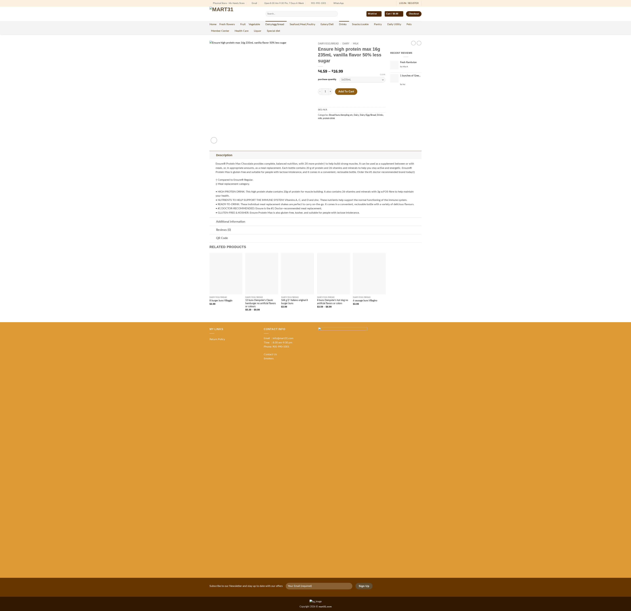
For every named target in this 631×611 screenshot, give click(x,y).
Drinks (343, 24)
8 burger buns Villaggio (221, 300)
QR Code (222, 238)
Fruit (243, 24)
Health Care (241, 31)
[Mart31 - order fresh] (235, 14)
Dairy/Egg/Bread (328, 44)
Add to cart (346, 91)
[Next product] (413, 43)
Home (213, 24)
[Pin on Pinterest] (338, 125)
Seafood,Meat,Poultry (302, 24)
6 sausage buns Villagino (365, 300)
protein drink (329, 118)
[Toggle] (213, 155)
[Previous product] (419, 43)
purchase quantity (327, 79)
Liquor (257, 31)
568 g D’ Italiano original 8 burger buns (294, 302)
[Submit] (334, 14)
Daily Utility (394, 24)
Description (224, 155)
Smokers (269, 358)
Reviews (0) (223, 229)
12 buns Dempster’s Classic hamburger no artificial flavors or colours (260, 303)
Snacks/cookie (360, 24)
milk (355, 44)
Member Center (220, 31)
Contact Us (270, 354)
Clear (382, 74)
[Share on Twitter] (327, 125)
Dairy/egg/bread (274, 24)
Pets (409, 24)
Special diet (273, 31)
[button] (394, 14)
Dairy (345, 44)
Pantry (378, 24)
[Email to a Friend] (333, 125)
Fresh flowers (227, 24)
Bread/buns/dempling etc (341, 115)
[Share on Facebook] (321, 125)
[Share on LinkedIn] (344, 125)
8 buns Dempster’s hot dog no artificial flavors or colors (332, 302)
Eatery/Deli (327, 24)
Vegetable (254, 24)
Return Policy (217, 339)
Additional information (230, 221)
